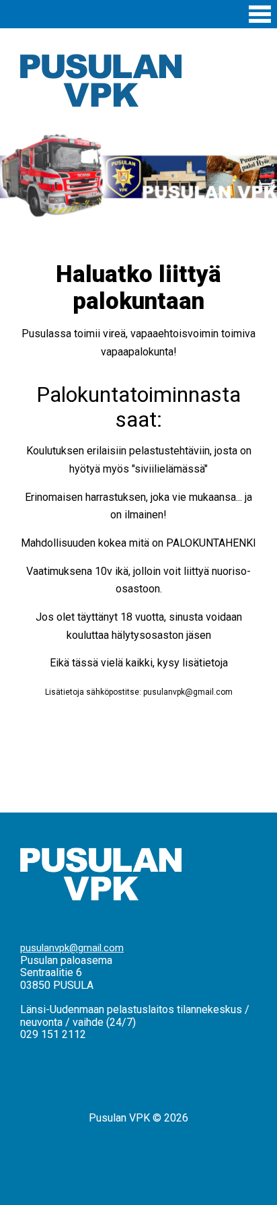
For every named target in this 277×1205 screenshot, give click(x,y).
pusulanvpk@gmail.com (72, 948)
